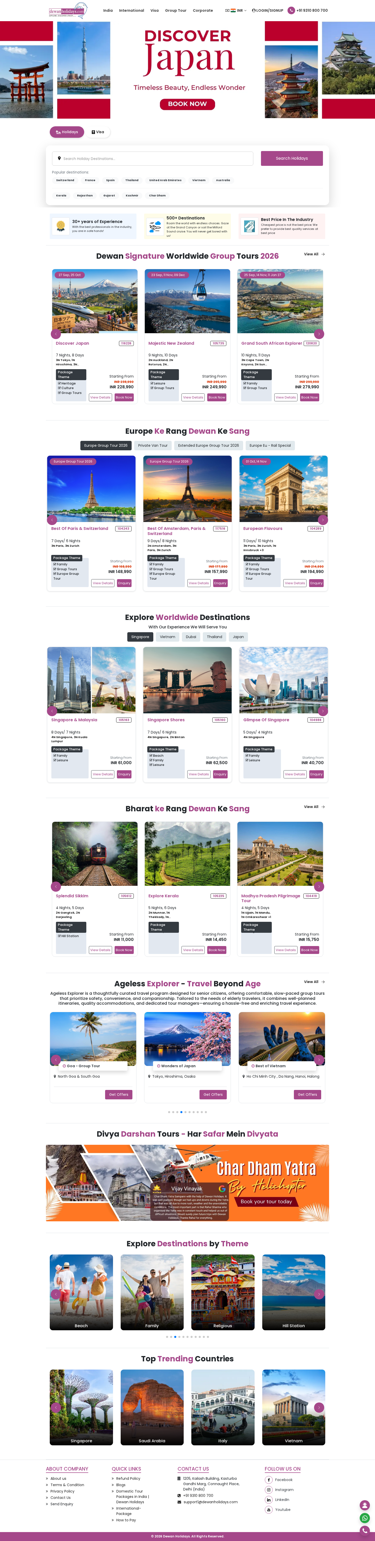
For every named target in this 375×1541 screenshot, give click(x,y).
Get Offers (118, 1094)
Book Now (124, 397)
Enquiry (124, 583)
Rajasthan (85, 195)
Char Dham (157, 195)
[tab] (67, 132)
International (131, 10)
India (108, 10)
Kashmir (132, 195)
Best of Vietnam (82, 1065)
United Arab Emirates (165, 180)
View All (311, 254)
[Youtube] (269, 1510)
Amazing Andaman (273, 1065)
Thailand (132, 180)
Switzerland (65, 180)
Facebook (284, 1479)
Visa (155, 10)
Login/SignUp (269, 10)
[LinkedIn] (269, 1500)
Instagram (284, 1489)
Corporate (203, 10)
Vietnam (198, 180)
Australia (223, 180)
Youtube (283, 1509)
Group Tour (175, 10)
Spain (110, 180)
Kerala (61, 195)
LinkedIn (282, 1499)
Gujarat (109, 195)
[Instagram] (269, 1490)
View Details (100, 397)
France (90, 180)
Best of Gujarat (175, 1065)
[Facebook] (269, 1480)
